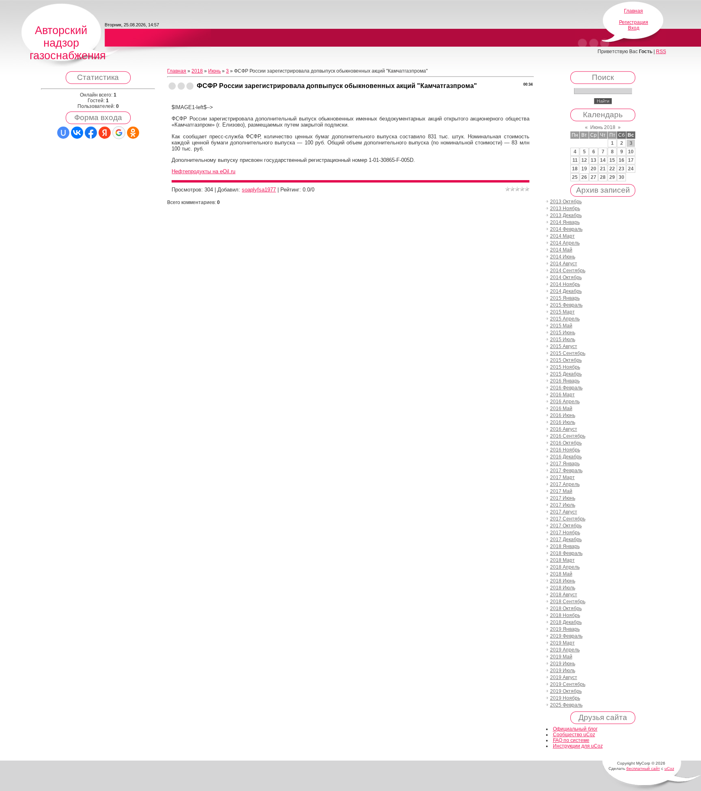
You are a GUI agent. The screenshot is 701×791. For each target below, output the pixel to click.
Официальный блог (575, 729)
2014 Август (563, 264)
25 (575, 177)
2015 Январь (565, 298)
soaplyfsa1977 (259, 190)
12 (584, 160)
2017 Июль (562, 505)
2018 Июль (562, 588)
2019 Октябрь (566, 691)
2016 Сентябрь (567, 436)
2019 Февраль (566, 636)
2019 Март (562, 643)
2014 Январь (565, 222)
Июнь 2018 (602, 127)
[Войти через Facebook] (91, 133)
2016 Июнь (562, 415)
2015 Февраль (566, 305)
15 (612, 160)
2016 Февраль (566, 388)
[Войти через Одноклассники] (133, 133)
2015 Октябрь (566, 360)
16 (621, 160)
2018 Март (562, 560)
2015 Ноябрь (565, 367)
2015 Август (563, 346)
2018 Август (563, 595)
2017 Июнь (562, 498)
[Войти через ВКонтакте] (77, 133)
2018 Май (561, 574)
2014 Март (562, 236)
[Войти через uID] (63, 133)
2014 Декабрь (566, 291)
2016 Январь (565, 381)
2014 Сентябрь (567, 270)
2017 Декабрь (566, 539)
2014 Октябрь (566, 277)
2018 (197, 71)
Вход (633, 28)
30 (621, 177)
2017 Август (563, 512)
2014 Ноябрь (565, 284)
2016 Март (562, 395)
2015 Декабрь (566, 374)
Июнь (214, 71)
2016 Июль (562, 422)
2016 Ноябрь (565, 450)
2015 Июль (562, 339)
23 (621, 169)
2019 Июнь (562, 663)
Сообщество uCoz (574, 734)
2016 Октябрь (566, 443)
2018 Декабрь (566, 622)
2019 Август (563, 677)
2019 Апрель (565, 650)
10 (631, 152)
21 (603, 169)
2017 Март (562, 477)
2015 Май (561, 326)
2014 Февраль (566, 229)
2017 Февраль (566, 470)
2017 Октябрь (566, 526)
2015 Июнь (562, 332)
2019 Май (561, 657)
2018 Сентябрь (567, 601)
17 (631, 160)
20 (593, 169)
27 (593, 177)
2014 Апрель (565, 243)
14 (603, 160)
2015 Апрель (565, 319)
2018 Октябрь (566, 608)
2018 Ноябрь (565, 615)
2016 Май (561, 408)
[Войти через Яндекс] (105, 133)
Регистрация (633, 22)
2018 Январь (565, 546)
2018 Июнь (562, 581)
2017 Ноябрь (565, 532)
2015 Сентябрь (567, 353)
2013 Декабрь (566, 215)
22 (612, 169)
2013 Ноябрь (565, 208)
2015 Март (562, 312)
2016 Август (563, 429)
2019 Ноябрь (565, 698)
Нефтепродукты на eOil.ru (203, 171)
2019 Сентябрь (567, 684)
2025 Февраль (566, 705)
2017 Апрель (565, 484)
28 (603, 177)
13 (593, 160)
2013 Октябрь (566, 201)
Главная (633, 11)
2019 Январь (565, 629)
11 (575, 160)
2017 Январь (565, 463)
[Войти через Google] (118, 132)
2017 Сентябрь (567, 519)
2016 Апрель (565, 401)
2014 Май (561, 250)
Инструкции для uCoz (578, 746)
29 (612, 177)
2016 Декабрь (566, 457)
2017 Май (561, 491)
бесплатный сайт (643, 768)
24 (631, 169)
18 (575, 169)
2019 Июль (562, 670)
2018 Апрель (565, 567)
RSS (661, 51)
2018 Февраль (566, 553)
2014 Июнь (562, 257)
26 (584, 177)
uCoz (669, 768)
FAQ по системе (571, 740)
